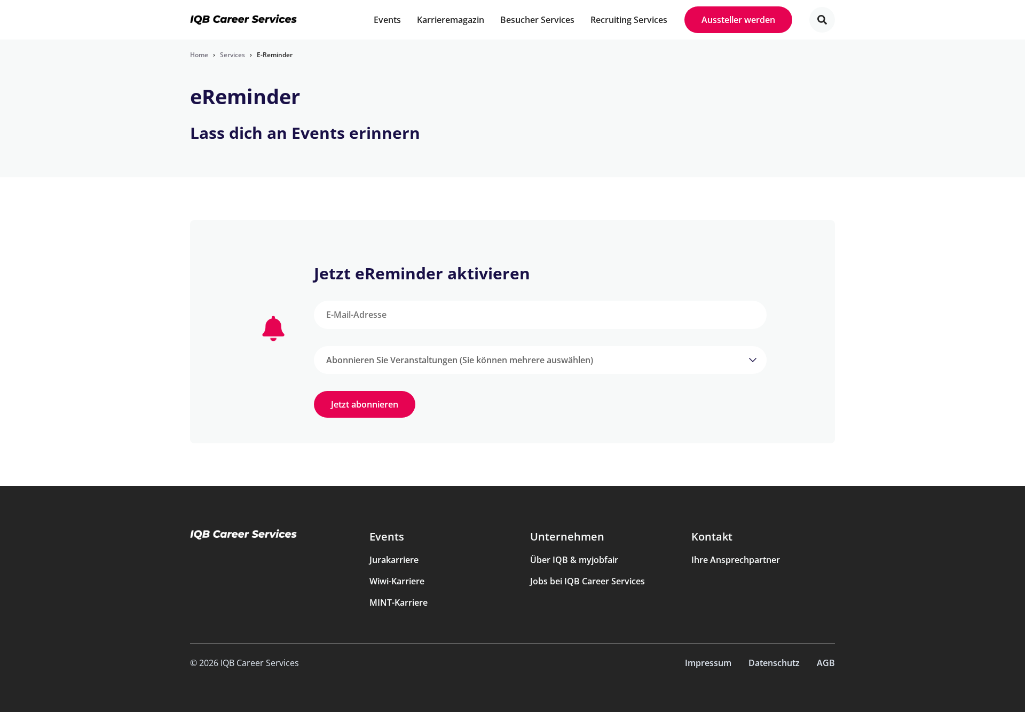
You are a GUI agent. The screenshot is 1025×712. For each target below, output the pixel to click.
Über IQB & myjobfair (574, 560)
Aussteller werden (738, 20)
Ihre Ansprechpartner (735, 560)
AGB (826, 663)
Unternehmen (567, 536)
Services (232, 54)
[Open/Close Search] (822, 20)
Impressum (708, 663)
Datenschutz (774, 663)
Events (386, 536)
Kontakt (711, 536)
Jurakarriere (394, 560)
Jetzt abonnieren (364, 404)
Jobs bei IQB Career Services (587, 581)
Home (199, 54)
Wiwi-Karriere (396, 581)
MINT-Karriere (398, 602)
